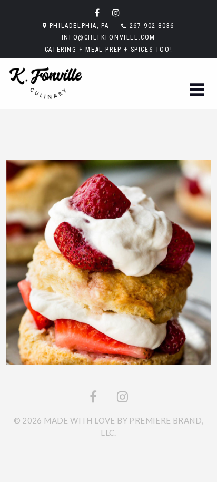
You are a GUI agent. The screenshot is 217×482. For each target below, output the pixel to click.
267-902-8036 (152, 25)
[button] (197, 90)
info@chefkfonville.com (108, 37)
